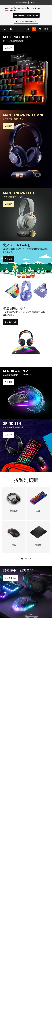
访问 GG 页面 (11, 579)
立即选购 (33, 2)
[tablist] (28, 28)
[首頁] (11, 28)
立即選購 (9, 126)
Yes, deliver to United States (26, 15)
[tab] (28, 28)
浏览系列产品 (11, 323)
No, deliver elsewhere (24, 21)
